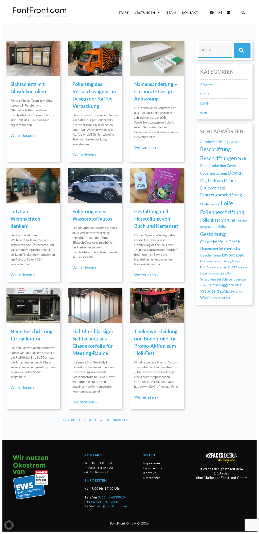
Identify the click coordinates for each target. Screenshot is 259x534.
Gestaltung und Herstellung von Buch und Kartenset (156, 218)
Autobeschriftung (214, 142)
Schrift (204, 103)
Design (235, 173)
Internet (226, 248)
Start (124, 12)
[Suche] (242, 50)
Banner (234, 142)
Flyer (217, 204)
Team (171, 12)
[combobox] (215, 50)
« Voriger (69, 419)
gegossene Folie (213, 226)
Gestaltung (213, 234)
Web (203, 113)
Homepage (209, 248)
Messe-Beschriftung (220, 261)
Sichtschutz (240, 279)
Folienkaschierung (217, 220)
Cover (231, 165)
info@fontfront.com (112, 506)
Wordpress (222, 297)
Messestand (219, 267)
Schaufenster (211, 279)
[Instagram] (220, 12)
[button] (243, 12)
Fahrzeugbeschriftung (221, 194)
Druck (230, 180)
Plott (232, 267)
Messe (204, 261)
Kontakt (190, 12)
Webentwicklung (233, 291)
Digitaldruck (211, 180)
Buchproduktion (213, 165)
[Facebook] (211, 12)
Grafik (204, 93)
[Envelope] (228, 12)
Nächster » (120, 419)
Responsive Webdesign (212, 273)
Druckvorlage (213, 187)
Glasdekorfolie (214, 241)
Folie (227, 202)
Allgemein (207, 84)
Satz (227, 273)
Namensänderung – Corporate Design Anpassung (155, 91)
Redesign (243, 267)
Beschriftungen (218, 158)
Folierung (241, 220)
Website (207, 297)
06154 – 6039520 (111, 497)
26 (107, 419)
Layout (228, 255)
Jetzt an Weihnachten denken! (25, 218)
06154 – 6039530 (104, 502)
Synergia (204, 285)
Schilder (227, 279)
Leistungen (145, 12)
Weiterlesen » (23, 135)
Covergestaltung (213, 173)
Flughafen (207, 204)
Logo (240, 255)
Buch (242, 158)
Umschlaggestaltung (226, 285)
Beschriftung (215, 149)
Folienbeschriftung (222, 212)
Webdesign (210, 291)
